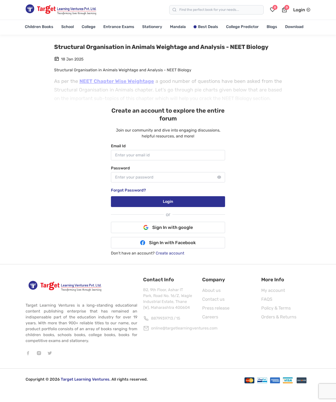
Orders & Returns (278, 317)
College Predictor (242, 26)
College (88, 26)
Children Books (39, 26)
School (67, 26)
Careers (210, 317)
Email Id (118, 146)
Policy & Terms (276, 308)
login (168, 201)
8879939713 (162, 318)
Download (294, 26)
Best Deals (208, 26)
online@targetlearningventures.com (184, 328)
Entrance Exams (118, 26)
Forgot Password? (128, 190)
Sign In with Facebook (172, 242)
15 (178, 318)
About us (211, 290)
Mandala (178, 26)
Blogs (272, 26)
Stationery (152, 26)
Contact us (213, 299)
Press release (215, 308)
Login (299, 10)
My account (273, 290)
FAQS (266, 299)
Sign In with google (172, 227)
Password (120, 168)
